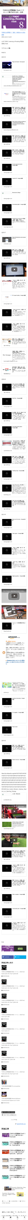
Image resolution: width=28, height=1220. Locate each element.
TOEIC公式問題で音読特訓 (9, 1112)
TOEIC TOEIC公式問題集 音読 (9, 1115)
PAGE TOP (25, 1182)
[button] (25, 560)
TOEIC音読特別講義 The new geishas (11, 1086)
